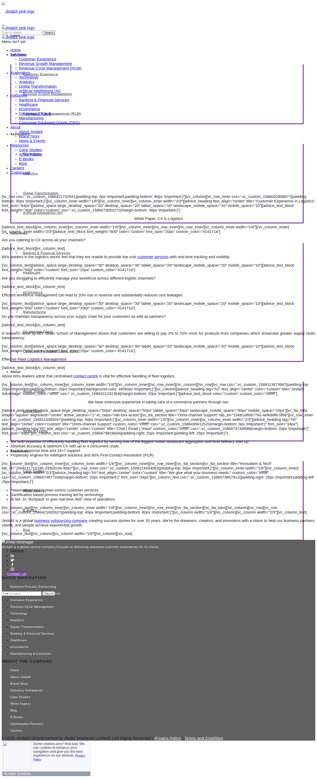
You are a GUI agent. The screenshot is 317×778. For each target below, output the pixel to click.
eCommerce (33, 292)
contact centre (86, 376)
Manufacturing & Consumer (31, 653)
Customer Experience (40, 74)
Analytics (30, 173)
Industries (18, 95)
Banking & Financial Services (46, 253)
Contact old (20, 172)
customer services (153, 257)
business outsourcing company (61, 521)
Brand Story (29, 136)
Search (48, 32)
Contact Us (16, 574)
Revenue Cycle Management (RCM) (52, 113)
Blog (26, 530)
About (15, 127)
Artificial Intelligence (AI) (43, 213)
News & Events (32, 141)
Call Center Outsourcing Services (35, 593)
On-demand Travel (35, 113)
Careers (17, 550)
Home (15, 50)
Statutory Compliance (26, 690)
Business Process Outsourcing (33, 586)
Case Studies (30, 150)
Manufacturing (34, 312)
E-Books (26, 159)
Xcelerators (20, 73)
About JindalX (31, 132)
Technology (29, 77)
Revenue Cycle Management (32, 606)
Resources (19, 145)
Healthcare (32, 272)
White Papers (30, 154)
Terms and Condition (204, 738)
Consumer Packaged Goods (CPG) (49, 123)
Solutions (18, 55)
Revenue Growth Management (47, 94)
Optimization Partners (26, 723)
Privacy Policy (168, 738)
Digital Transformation (40, 193)
